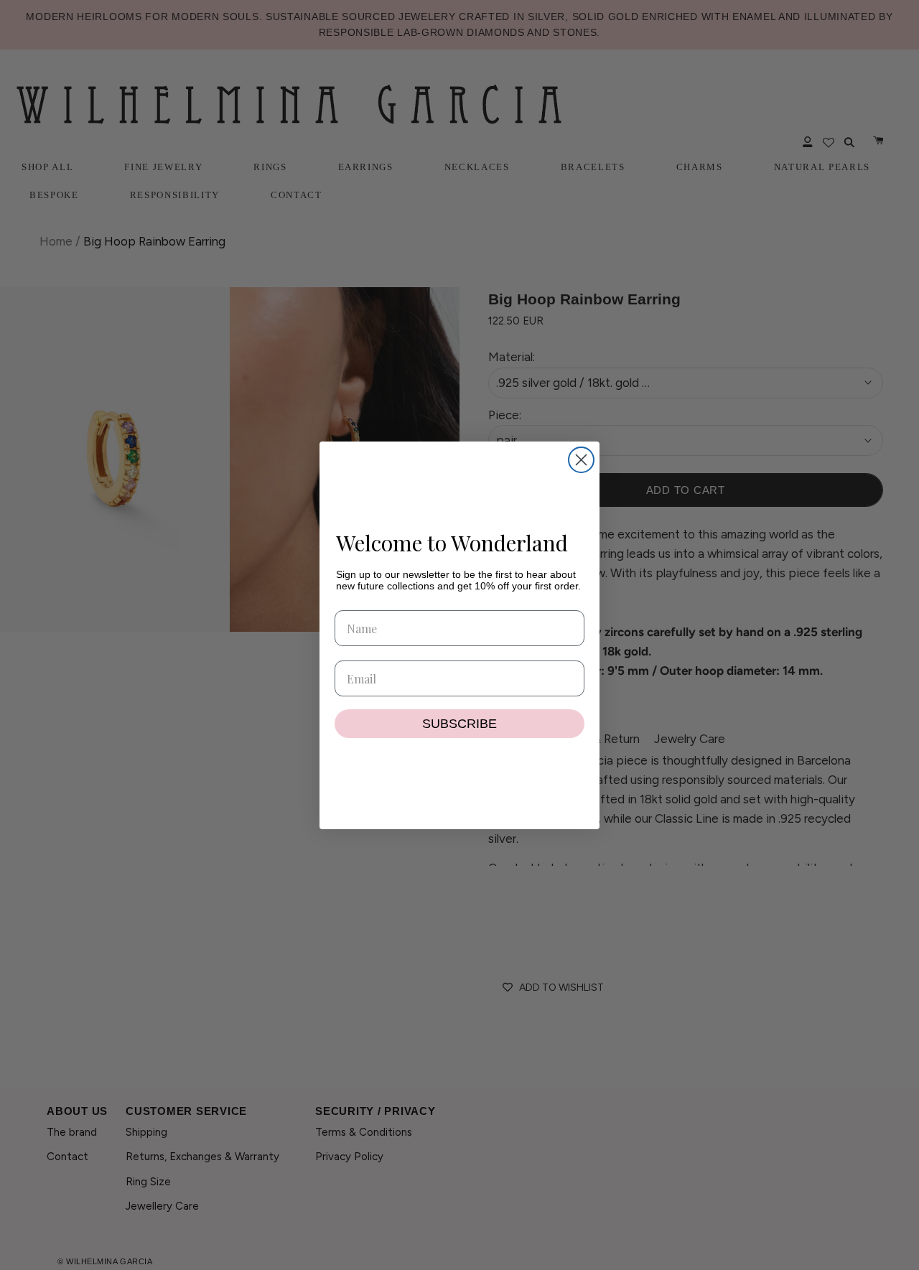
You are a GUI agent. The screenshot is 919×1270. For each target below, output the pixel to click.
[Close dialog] (581, 459)
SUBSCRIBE (459, 723)
